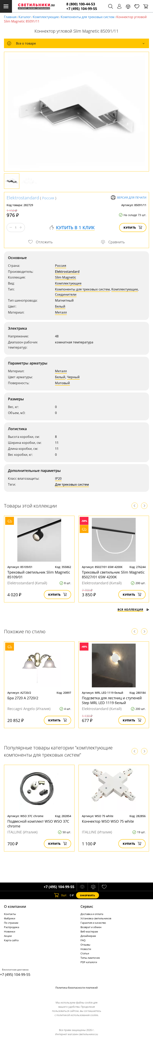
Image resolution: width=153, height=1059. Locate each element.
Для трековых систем (72, 484)
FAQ (82, 940)
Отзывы (85, 944)
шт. (64, 895)
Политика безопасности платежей (76, 987)
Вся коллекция (130, 609)
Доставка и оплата (91, 914)
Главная (10, 17)
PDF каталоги (88, 962)
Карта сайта (11, 940)
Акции (8, 936)
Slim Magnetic (65, 277)
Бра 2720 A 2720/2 (22, 698)
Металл (61, 312)
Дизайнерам (88, 936)
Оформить (87, 895)
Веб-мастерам (89, 931)
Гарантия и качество (93, 923)
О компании (15, 906)
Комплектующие (46, 17)
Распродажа (11, 927)
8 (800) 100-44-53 (80, 4)
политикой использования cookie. (77, 1015)
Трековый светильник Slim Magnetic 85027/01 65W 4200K (113, 574)
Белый (60, 306)
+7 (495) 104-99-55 (81, 8)
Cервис (86, 906)
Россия (48, 198)
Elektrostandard (23, 198)
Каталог (25, 17)
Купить (130, 227)
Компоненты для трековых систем (87, 17)
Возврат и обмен (90, 927)
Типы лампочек (90, 958)
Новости (85, 949)
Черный (73, 377)
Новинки (9, 931)
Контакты (10, 914)
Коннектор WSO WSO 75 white (108, 821)
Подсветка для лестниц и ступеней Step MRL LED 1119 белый (112, 700)
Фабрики (9, 918)
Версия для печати (131, 197)
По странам (11, 923)
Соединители (65, 294)
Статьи (84, 953)
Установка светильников (95, 918)
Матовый (62, 383)
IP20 (58, 478)
